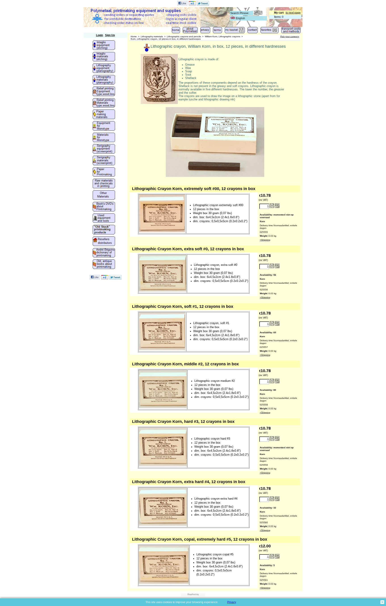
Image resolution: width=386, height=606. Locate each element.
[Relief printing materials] (104, 103)
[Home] (176, 31)
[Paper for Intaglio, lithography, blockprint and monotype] (104, 172)
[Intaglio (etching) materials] (104, 57)
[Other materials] (104, 195)
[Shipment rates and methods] (291, 31)
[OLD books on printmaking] (104, 264)
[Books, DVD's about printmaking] (104, 207)
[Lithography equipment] (104, 68)
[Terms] (217, 31)
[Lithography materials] (104, 80)
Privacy (231, 602)
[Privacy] (205, 31)
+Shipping (265, 240)
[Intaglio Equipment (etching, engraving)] (104, 45)
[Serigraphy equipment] (104, 149)
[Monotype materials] (104, 138)
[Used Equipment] (104, 218)
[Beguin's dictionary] (104, 253)
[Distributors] (104, 241)
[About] (190, 31)
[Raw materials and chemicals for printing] (104, 184)
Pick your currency (289, 36)
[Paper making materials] (104, 115)
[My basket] (235, 31)
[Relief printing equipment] (104, 92)
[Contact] (253, 31)
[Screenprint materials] (104, 161)
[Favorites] (269, 31)
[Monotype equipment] (104, 126)
